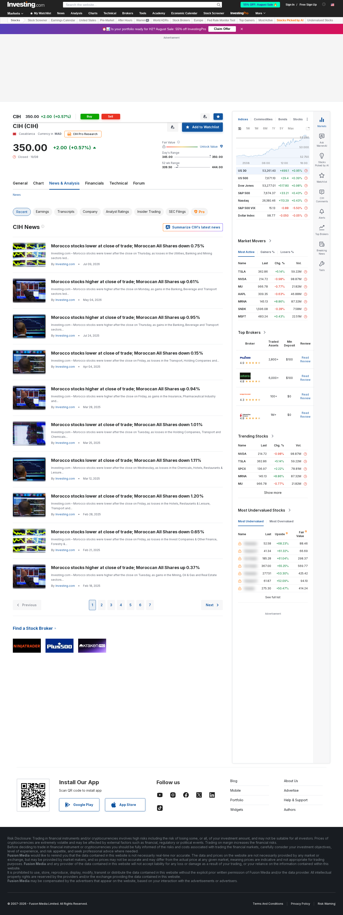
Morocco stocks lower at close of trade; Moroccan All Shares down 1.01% (127, 424)
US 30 (242, 170)
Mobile (235, 790)
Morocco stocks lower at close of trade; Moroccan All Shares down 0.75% (127, 245)
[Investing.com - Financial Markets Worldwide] (25, 4)
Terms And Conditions (268, 903)
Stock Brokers (181, 20)
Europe (198, 20)
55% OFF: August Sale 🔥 (260, 4)
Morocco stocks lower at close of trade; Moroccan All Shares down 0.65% (127, 531)
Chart (38, 183)
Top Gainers (247, 20)
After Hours (125, 20)
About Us (291, 781)
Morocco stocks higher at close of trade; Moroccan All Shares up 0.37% (125, 567)
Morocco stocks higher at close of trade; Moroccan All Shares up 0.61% (125, 281)
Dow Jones (246, 185)
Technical (118, 183)
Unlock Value (209, 146)
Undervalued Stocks (320, 20)
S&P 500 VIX (247, 208)
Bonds (282, 119)
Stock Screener (213, 13)
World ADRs (160, 20)
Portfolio (236, 800)
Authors (290, 810)
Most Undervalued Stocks (261, 510)
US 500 (243, 178)
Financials (94, 183)
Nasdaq (243, 200)
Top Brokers (249, 332)
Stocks (15, 20)
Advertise (291, 790)
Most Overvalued (282, 521)
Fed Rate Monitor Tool (221, 20)
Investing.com (65, 264)
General (20, 183)
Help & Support (296, 800)
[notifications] (324, 4)
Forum (139, 183)
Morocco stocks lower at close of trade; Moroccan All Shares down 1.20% (127, 496)
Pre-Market (107, 20)
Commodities (263, 119)
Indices (243, 119)
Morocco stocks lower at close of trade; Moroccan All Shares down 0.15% (127, 353)
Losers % (287, 252)
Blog (233, 781)
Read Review (305, 359)
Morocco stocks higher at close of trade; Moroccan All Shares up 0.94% (125, 388)
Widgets (236, 810)
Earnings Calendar (63, 20)
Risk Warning (326, 903)
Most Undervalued (251, 521)
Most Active (266, 20)
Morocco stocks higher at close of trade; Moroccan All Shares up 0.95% (125, 317)
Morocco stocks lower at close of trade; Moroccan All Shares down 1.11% (126, 460)
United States (87, 20)
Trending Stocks (253, 436)
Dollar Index (246, 215)
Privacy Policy (300, 903)
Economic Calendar (184, 13)
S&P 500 (244, 193)
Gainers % (267, 252)
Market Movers (252, 241)
